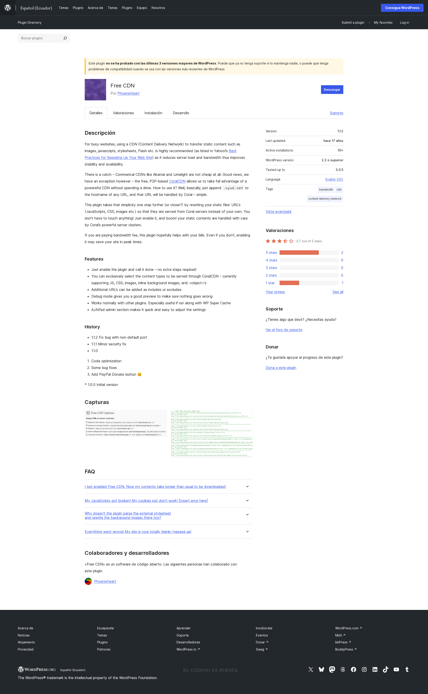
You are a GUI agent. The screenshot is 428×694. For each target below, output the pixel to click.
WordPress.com (348, 628)
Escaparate (105, 628)
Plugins (102, 642)
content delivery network (325, 198)
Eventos (262, 635)
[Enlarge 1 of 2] (161, 416)
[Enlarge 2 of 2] (247, 416)
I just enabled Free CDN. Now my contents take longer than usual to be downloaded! (155, 487)
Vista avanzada (278, 211)
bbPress (343, 642)
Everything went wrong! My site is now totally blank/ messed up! (138, 532)
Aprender (184, 628)
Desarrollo (181, 113)
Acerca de (25, 628)
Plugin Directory (29, 22)
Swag (262, 649)
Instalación (153, 113)
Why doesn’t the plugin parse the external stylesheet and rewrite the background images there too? (128, 515)
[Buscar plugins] (65, 38)
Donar (262, 642)
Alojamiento (26, 642)
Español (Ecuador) (72, 670)
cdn (339, 189)
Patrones (104, 649)
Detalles (96, 113)
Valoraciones (123, 113)
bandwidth (326, 189)
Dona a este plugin (281, 367)
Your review (275, 292)
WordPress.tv (188, 649)
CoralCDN (177, 181)
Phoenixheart (128, 93)
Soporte (336, 113)
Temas (102, 635)
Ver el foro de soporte (284, 329)
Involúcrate (264, 628)
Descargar (332, 89)
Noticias (24, 635)
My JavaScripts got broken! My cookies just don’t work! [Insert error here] (146, 501)
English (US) (334, 179)
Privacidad (25, 649)
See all (338, 292)
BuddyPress (346, 649)
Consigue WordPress (402, 8)
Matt (340, 635)
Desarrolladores (188, 642)
